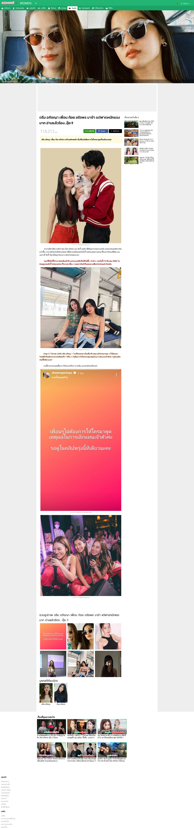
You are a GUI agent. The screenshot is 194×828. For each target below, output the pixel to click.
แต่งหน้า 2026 (6, 790)
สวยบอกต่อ (20, 8)
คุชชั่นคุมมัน (5, 796)
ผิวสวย (53, 8)
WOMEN (25, 3)
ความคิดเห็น (90, 131)
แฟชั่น (43, 8)
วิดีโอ (110, 8)
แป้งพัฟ (3, 804)
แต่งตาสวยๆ (5, 781)
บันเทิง (74, 8)
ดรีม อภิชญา (46, 704)
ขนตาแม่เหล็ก (5, 784)
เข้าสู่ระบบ (186, 3)
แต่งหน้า (32, 8)
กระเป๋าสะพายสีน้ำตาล (8, 819)
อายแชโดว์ (4, 801)
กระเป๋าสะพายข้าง (6, 824)
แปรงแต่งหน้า (5, 793)
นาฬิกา (3, 816)
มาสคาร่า (4, 798)
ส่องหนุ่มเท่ (86, 8)
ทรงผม (63, 8)
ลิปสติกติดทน (5, 787)
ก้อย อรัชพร (61, 704)
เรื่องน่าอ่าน (99, 8)
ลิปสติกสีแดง (5, 807)
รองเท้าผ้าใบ (5, 821)
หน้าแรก (7, 8)
